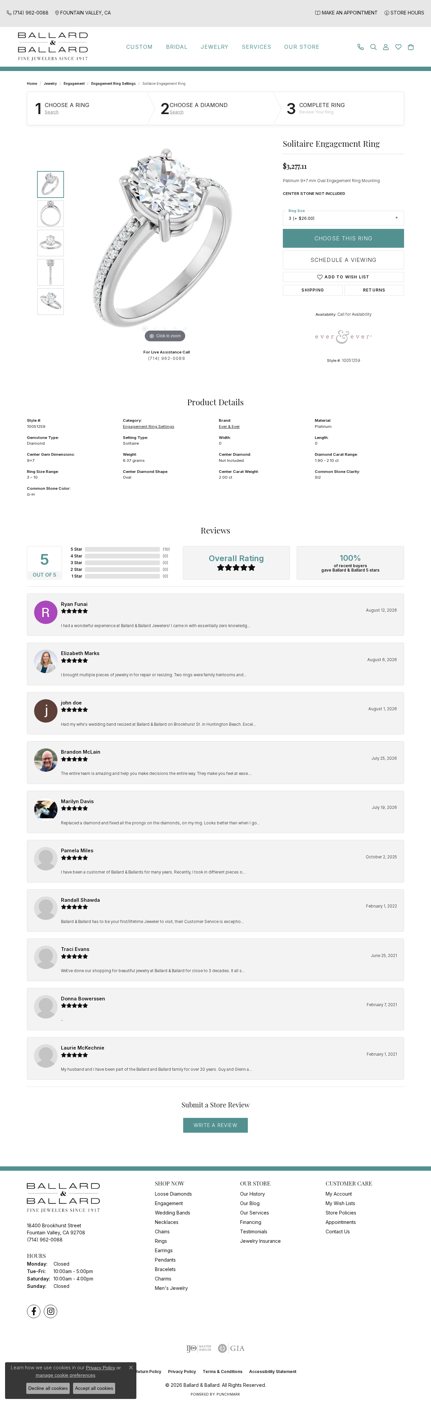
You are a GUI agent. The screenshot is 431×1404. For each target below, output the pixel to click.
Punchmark (228, 1394)
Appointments (341, 1222)
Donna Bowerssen (83, 998)
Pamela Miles (77, 850)
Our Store (302, 46)
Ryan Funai (74, 604)
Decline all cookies (48, 1388)
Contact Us (338, 1231)
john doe (71, 703)
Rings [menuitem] (161, 1241)
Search (52, 112)
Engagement (74, 83)
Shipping (312, 290)
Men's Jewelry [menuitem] (171, 1288)
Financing (250, 1222)
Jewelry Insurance (260, 1241)
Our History (252, 1194)
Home (32, 83)
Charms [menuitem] (163, 1278)
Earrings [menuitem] (164, 1250)
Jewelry (215, 46)
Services (256, 46)
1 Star (76, 576)
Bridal (177, 46)
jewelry (50, 83)
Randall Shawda (80, 900)
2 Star (76, 569)
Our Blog (250, 1203)
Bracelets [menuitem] (165, 1269)
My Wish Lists (340, 1203)
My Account (339, 1194)
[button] (373, 47)
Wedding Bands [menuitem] (172, 1212)
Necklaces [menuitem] (166, 1222)
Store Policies (341, 1212)
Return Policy (148, 1371)
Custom (139, 46)
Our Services (254, 1212)
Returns (374, 290)
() (166, 549)
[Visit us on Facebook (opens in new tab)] (33, 1311)
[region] (165, 243)
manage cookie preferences (65, 1375)
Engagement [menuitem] (169, 1203)
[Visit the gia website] (231, 1348)
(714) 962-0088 (166, 358)
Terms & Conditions (222, 1371)
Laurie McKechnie (82, 1048)
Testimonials (253, 1231)
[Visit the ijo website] (198, 1348)
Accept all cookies (94, 1388)
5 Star (76, 549)
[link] (27, 13)
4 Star (76, 555)
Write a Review (215, 1125)
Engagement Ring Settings (113, 83)
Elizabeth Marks (80, 653)
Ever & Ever (229, 426)
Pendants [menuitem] (165, 1260)
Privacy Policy (182, 1371)
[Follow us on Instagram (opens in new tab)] (50, 1311)
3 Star (76, 562)
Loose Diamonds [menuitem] (173, 1194)
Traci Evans (75, 949)
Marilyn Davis (77, 801)
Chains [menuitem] (162, 1231)
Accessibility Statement (272, 1371)
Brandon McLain (80, 752)
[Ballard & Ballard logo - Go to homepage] (51, 47)
